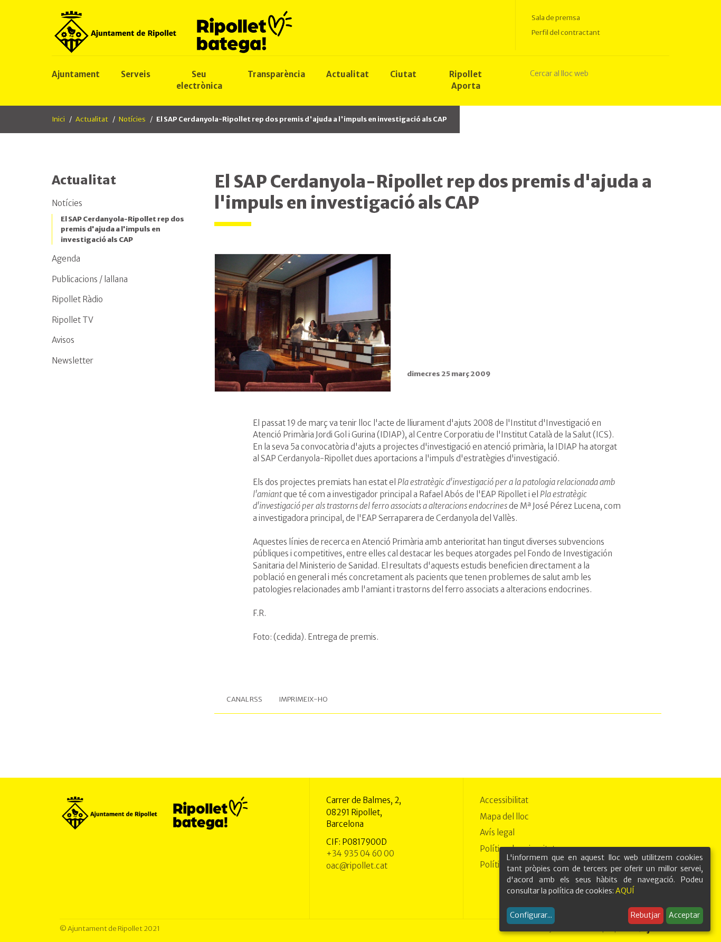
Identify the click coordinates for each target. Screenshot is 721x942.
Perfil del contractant (566, 32)
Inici (58, 119)
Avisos (63, 340)
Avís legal (497, 832)
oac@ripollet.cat (356, 866)
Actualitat (91, 119)
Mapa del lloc (504, 817)
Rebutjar (645, 915)
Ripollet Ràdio (77, 299)
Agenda (66, 259)
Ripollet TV (72, 320)
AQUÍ (624, 891)
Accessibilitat (504, 800)
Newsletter (72, 361)
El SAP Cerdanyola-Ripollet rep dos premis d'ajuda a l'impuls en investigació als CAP (122, 229)
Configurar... (531, 915)
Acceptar (684, 915)
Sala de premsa (556, 17)
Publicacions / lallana (90, 279)
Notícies (132, 119)
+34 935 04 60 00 (360, 853)
